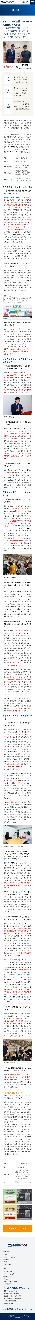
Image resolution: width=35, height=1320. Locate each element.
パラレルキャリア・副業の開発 (12, 1298)
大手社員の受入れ (9, 1284)
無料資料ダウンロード (27, 2)
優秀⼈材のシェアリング (10, 1291)
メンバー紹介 (7, 1264)
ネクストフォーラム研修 (10, 1281)
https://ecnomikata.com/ (15, 302)
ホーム (5, 1309)
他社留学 (6, 1276)
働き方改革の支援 (9, 1303)
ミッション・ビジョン (10, 1257)
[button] (32, 2)
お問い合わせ (23, 2)
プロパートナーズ (9, 1271)
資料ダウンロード (18, 1228)
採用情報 (10, 1309)
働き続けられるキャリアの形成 (12, 1296)
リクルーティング (9, 1274)
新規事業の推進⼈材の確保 (11, 1293)
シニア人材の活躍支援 (10, 1301)
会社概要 (6, 1259)
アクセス (6, 1262)
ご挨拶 (5, 1254)
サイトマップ (28, 1309)
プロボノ (6, 1279)
